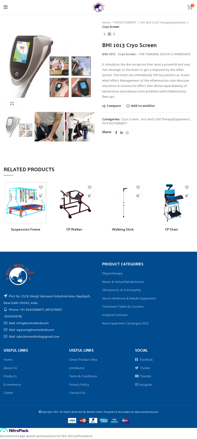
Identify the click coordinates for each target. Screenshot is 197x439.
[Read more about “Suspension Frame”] (41, 195)
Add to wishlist (143, 106)
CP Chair (171, 229)
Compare (114, 106)
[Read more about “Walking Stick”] (138, 195)
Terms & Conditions (83, 376)
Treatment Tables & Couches (122, 307)
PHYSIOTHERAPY (125, 23)
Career (8, 393)
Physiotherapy (112, 273)
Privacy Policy (79, 385)
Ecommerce (12, 385)
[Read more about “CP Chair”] (187, 195)
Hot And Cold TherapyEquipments (163, 23)
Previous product (104, 34)
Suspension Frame (25, 229)
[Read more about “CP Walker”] (89, 195)
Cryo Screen (110, 27)
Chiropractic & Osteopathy (121, 290)
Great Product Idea (83, 360)
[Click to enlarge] (12, 103)
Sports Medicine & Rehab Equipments (129, 298)
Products (10, 376)
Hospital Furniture (115, 315)
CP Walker (74, 229)
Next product (114, 34)
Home (106, 23)
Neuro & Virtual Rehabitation (123, 282)
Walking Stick (123, 229)
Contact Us (77, 393)
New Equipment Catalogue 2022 (125, 323)
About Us (10, 368)
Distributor (77, 368)
